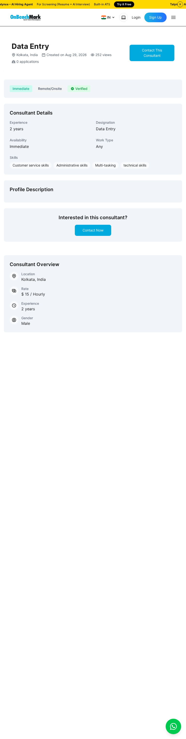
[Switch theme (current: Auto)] (123, 17)
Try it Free (124, 4)
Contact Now (93, 230)
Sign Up (155, 17)
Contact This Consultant (152, 53)
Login (136, 17)
